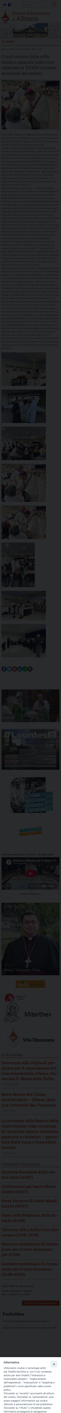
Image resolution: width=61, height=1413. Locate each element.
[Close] (54, 1364)
